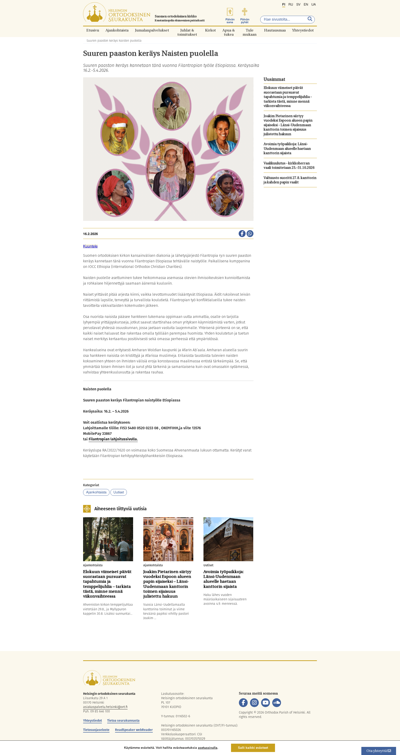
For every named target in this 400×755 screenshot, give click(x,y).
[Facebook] (243, 702)
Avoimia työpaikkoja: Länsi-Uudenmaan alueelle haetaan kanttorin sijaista (287, 149)
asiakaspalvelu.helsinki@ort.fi (105, 707)
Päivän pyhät (244, 21)
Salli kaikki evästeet (253, 748)
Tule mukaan (249, 30)
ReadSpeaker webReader (134, 729)
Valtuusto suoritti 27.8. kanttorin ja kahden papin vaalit (290, 180)
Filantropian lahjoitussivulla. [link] (113, 439)
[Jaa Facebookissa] (242, 234)
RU (290, 4)
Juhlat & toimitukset (187, 30)
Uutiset (118, 492)
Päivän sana (229, 21)
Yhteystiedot (303, 30)
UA (313, 4)
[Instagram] (254, 702)
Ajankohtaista (117, 30)
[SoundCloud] (276, 702)
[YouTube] (265, 702)
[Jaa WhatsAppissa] (250, 234)
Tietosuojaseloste (96, 729)
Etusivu (92, 30)
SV (298, 4)
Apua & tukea (228, 30)
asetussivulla (207, 748)
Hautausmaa (275, 30)
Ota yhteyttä (377, 751)
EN (306, 4)
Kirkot (210, 30)
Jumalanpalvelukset (152, 30)
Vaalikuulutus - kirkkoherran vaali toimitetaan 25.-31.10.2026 (289, 166)
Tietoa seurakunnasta (123, 720)
